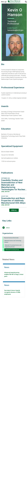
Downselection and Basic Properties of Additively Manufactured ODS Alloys (13, 200)
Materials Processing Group (12, 249)
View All (14, 210)
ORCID (8, 228)
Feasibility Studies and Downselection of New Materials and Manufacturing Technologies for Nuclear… (14, 185)
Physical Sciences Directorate (11, 237)
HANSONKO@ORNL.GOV (15, 30)
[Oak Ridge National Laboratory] (14, 2)
